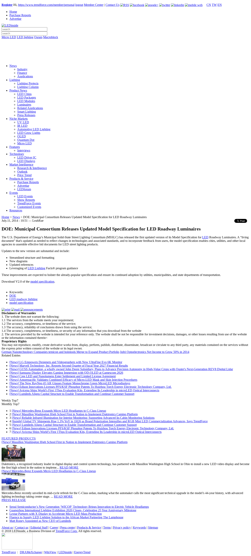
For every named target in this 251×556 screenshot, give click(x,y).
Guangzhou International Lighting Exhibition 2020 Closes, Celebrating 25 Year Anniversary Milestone (72, 510)
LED (205, 237)
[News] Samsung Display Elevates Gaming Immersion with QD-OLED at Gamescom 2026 (66, 372)
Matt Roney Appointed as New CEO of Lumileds (40, 520)
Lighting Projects (27, 83)
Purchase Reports (20, 15)
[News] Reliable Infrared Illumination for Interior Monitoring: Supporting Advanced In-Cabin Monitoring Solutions (83, 417)
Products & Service (21, 178)
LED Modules (26, 101)
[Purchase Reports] (125, 41)
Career (54, 527)
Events (13, 192)
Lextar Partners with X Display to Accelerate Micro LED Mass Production (55, 513)
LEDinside (65, 552)
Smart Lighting (26, 111)
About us (7, 527)
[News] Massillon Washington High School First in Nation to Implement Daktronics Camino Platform (75, 414)
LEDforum (24, 189)
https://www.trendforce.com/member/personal (46, 4)
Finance (22, 72)
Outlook (22, 171)
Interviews (23, 150)
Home (13, 11)
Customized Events (29, 207)
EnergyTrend (82, 552)
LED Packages (26, 97)
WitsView (50, 552)
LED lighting (25, 37)
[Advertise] (125, 47)
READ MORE (69, 467)
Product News (18, 90)
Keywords (139, 527)
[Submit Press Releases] (125, 52)
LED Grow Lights (28, 132)
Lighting (14, 80)
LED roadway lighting (23, 299)
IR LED (22, 125)
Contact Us (112, 4)
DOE (12, 295)
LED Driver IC (26, 157)
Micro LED (9, 37)
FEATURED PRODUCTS (19, 438)
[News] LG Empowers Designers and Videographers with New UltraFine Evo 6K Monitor (65, 362)
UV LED (23, 122)
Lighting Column (28, 87)
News (13, 65)
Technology (16, 154)
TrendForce (9, 552)
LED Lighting (36, 268)
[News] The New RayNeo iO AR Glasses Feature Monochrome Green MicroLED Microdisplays (69, 383)
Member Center (93, 4)
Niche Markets (18, 118)
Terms (107, 527)
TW (214, 4)
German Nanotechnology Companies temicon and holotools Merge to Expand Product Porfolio (60, 352)
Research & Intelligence (32, 168)
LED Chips (24, 94)
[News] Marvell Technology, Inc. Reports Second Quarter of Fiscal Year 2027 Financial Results (68, 365)
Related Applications (30, 108)
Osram (38, 37)
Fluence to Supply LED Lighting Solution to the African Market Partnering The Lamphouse (66, 517)
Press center (67, 527)
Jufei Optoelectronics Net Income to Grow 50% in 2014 (154, 352)
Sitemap (153, 527)
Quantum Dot (25, 139)
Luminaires (24, 104)
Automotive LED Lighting (33, 129)
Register (7, 4)
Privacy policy (122, 527)
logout (79, 4)
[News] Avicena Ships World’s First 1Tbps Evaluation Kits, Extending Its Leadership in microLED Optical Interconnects (84, 390)
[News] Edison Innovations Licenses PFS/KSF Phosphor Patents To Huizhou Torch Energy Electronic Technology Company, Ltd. (90, 386)
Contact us (21, 527)
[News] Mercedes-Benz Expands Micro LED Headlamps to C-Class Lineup (59, 410)
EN (219, 4)
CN (208, 4)
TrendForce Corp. (66, 531)
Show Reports (26, 199)
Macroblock (50, 37)
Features (14, 147)
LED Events (25, 196)
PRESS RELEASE (14, 500)
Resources (15, 210)
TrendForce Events (29, 203)
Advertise (15, 18)
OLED (21, 136)
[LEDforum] (125, 58)
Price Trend (24, 175)
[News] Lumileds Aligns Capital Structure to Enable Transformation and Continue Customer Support (71, 393)
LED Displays (26, 161)
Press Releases (26, 115)
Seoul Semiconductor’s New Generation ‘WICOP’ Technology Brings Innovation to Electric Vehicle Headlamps (79, 506)
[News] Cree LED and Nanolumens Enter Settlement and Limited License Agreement (62, 376)
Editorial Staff (39, 527)
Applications (25, 76)
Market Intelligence (21, 164)
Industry (22, 69)
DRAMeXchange (31, 552)
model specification (42, 281)
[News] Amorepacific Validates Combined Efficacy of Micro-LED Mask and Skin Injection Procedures (73, 379)
